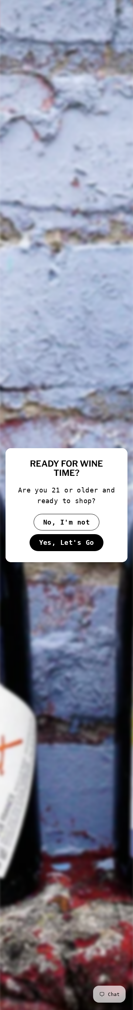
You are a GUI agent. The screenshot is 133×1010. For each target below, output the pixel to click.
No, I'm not (66, 522)
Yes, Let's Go (66, 542)
